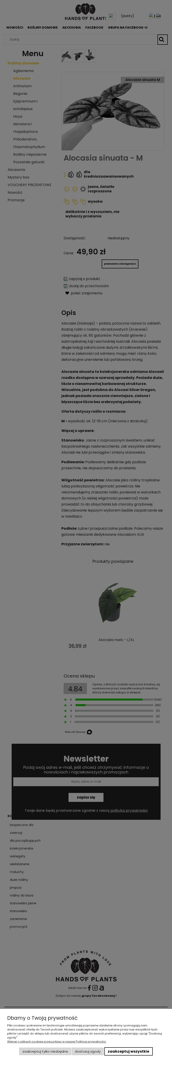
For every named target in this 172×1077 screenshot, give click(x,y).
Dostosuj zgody (88, 1051)
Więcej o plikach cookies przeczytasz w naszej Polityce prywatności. (56, 1041)
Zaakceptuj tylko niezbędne (45, 1051)
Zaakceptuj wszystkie (128, 1051)
